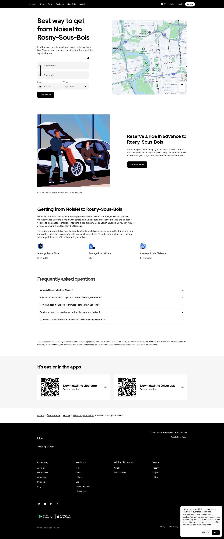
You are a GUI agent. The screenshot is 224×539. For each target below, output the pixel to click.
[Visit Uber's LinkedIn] (39, 504)
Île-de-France (53, 415)
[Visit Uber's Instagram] (51, 504)
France (40, 415)
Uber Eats (71, 4)
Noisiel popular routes (83, 415)
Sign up (190, 4)
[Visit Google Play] (46, 516)
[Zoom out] (182, 89)
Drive (50, 4)
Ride (42, 4)
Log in (180, 4)
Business (60, 4)
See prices (46, 94)
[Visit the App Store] (63, 517)
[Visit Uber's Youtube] (45, 504)
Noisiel (66, 415)
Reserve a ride (137, 164)
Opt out (205, 532)
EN (165, 4)
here (209, 525)
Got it (216, 532)
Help (172, 4)
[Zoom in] (182, 84)
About (82, 4)
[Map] (149, 57)
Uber (32, 4)
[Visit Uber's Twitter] (57, 504)
